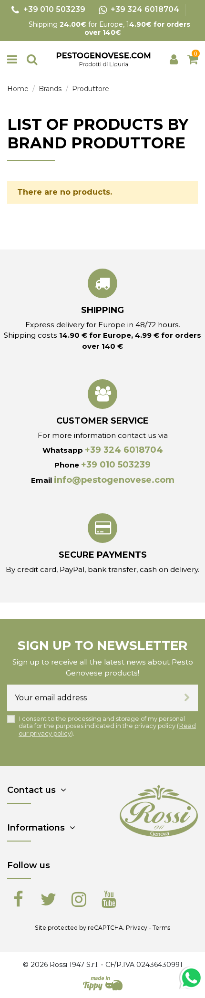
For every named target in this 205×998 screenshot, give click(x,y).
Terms (161, 927)
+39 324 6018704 (124, 450)
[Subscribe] (187, 698)
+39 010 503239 (116, 464)
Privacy (136, 927)
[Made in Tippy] (103, 983)
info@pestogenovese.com (114, 480)
